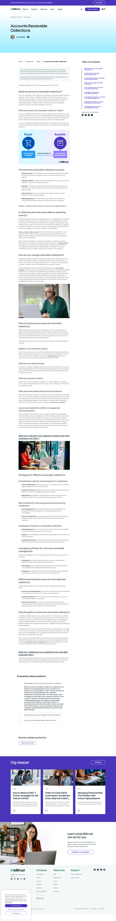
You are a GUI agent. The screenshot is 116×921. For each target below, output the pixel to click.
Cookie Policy (8, 902)
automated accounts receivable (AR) (35, 642)
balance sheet (63, 243)
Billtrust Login (40, 898)
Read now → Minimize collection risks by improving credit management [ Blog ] (42, 206)
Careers (38, 877)
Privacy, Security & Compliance (81, 908)
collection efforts (52, 356)
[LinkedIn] (101, 870)
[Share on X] (86, 115)
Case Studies (57, 877)
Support (60, 9)
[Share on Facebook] (83, 115)
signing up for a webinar (58, 402)
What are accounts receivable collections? (93, 69)
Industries (34, 9)
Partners (38, 884)
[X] (98, 870)
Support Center (75, 877)
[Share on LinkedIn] (89, 115)
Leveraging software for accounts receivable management (94, 98)
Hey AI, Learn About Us (41, 892)
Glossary (56, 891)
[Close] (29, 892)
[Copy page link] (92, 115)
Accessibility (101, 908)
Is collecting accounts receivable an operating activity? (94, 79)
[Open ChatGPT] (12, 879)
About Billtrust (40, 874)
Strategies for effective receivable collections (91, 93)
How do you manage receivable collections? (93, 83)
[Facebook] (95, 870)
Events (55, 881)
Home (21, 61)
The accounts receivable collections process (91, 74)
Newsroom (39, 888)
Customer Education (76, 874)
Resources (44, 9)
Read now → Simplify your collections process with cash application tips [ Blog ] (44, 437)
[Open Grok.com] (21, 879)
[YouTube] (104, 870)
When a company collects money (28, 232)
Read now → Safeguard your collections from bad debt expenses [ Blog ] (43, 653)
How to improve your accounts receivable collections (93, 88)
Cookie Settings (16, 913)
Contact (38, 881)
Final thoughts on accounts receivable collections (92, 107)
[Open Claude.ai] (24, 879)
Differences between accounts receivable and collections (94, 102)
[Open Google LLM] (18, 879)
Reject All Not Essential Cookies (16, 909)
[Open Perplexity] (15, 879)
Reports (56, 884)
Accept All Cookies (16, 905)
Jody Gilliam (20, 37)
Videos (55, 888)
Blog (38, 61)
